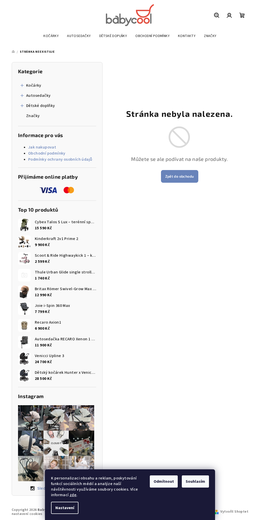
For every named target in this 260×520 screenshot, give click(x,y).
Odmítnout (164, 481)
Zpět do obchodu (179, 176)
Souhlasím (195, 481)
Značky (33, 116)
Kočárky (33, 85)
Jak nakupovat (42, 147)
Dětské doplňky (40, 105)
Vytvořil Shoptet (234, 511)
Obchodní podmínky (47, 153)
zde (73, 495)
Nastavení (64, 508)
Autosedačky (38, 95)
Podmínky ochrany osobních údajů (60, 159)
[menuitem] (51, 36)
